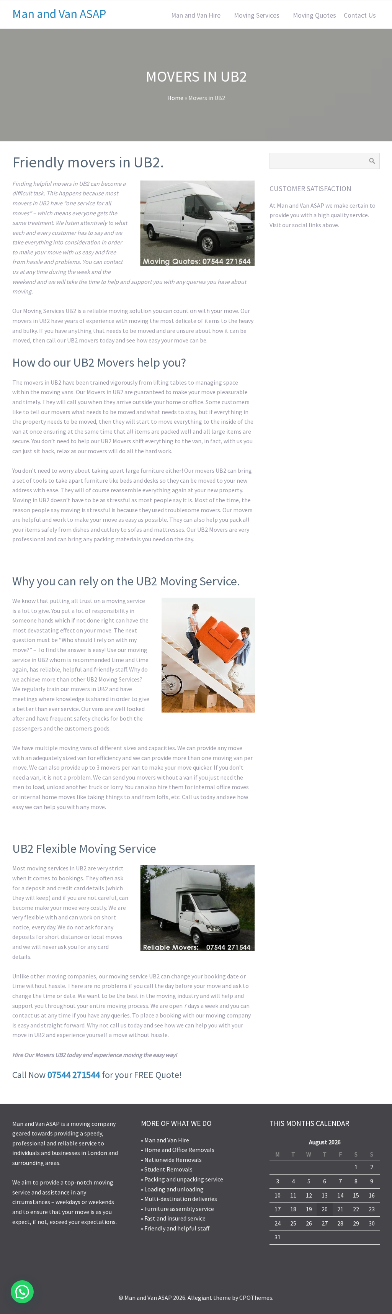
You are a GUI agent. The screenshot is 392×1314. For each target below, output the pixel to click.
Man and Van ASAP (59, 13)
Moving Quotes (314, 15)
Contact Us (360, 15)
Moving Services (256, 15)
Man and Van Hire (195, 15)
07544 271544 (73, 1075)
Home (175, 98)
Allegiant (200, 1297)
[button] (22, 1291)
